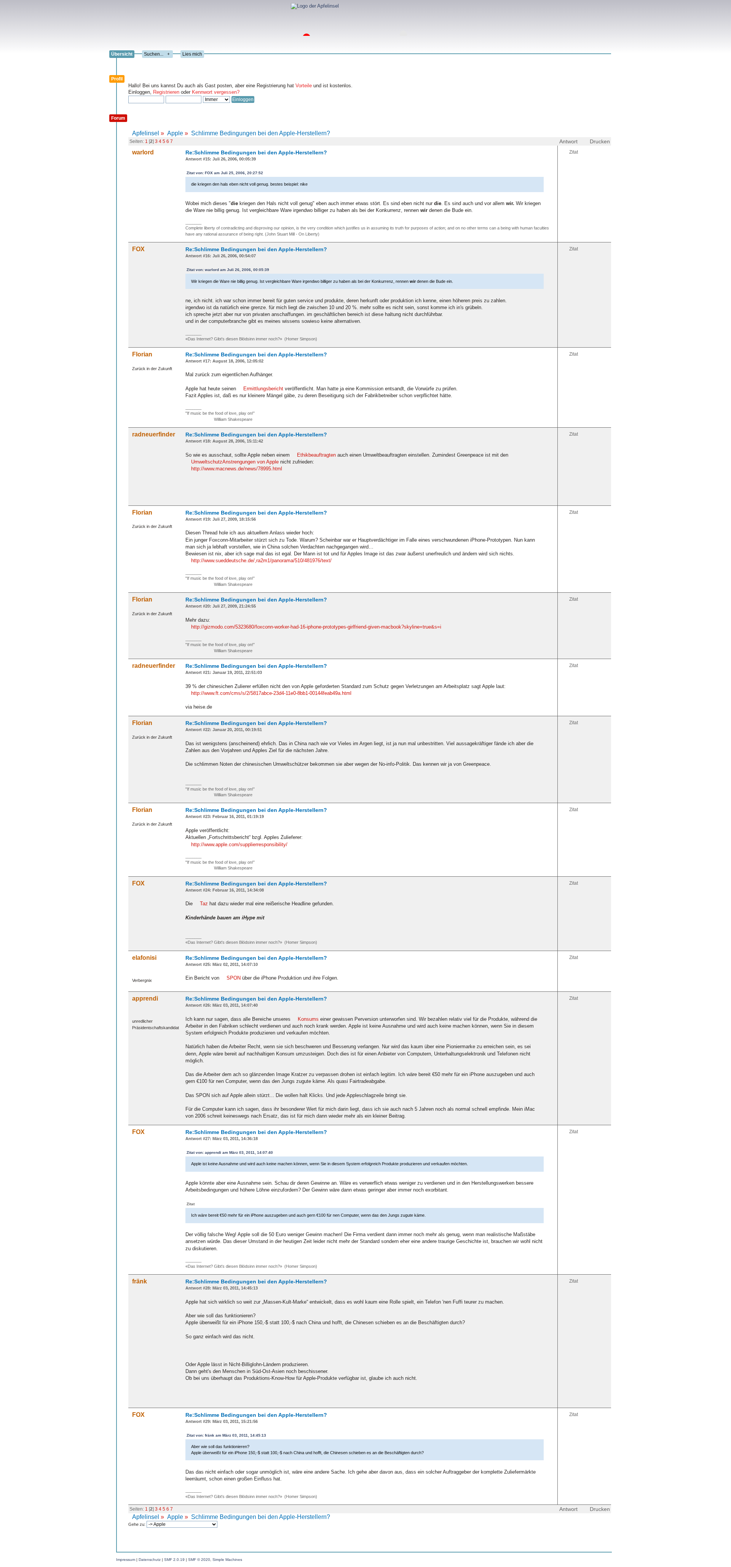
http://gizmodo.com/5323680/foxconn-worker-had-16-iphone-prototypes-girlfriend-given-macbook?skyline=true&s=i (316, 627)
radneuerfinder (153, 434)
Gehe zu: (137, 1524)
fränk (139, 1281)
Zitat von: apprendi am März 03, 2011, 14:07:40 (230, 1152)
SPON (234, 978)
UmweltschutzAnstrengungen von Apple (235, 462)
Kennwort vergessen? (215, 92)
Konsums (308, 1019)
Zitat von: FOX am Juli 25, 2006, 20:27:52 (225, 173)
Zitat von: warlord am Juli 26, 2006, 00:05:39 (228, 270)
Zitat (573, 152)
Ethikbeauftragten (316, 455)
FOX (138, 249)
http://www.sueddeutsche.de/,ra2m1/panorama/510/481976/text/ (261, 560)
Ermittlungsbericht (263, 388)
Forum (118, 118)
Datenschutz (150, 1559)
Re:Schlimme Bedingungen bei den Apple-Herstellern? (256, 152)
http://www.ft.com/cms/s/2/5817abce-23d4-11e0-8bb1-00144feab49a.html (271, 693)
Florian (142, 354)
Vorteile (303, 85)
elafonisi (144, 957)
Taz (204, 903)
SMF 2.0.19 (174, 1559)
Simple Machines (227, 1559)
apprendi (145, 998)
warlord (143, 152)
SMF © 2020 (199, 1559)
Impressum (125, 1559)
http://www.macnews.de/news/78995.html (236, 469)
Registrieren (166, 92)
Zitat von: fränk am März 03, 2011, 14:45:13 (226, 1435)
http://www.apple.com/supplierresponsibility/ (239, 844)
